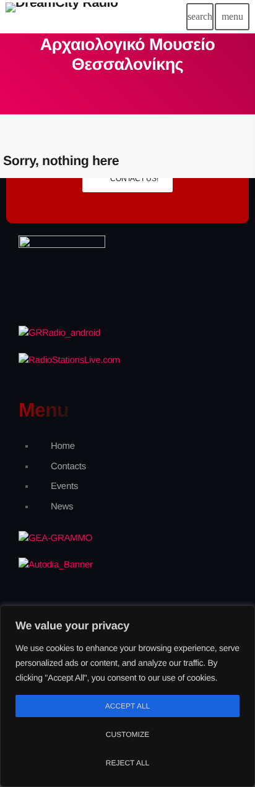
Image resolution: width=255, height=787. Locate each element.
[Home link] (62, 16)
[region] (127, 696)
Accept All (127, 706)
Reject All (127, 763)
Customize (127, 734)
